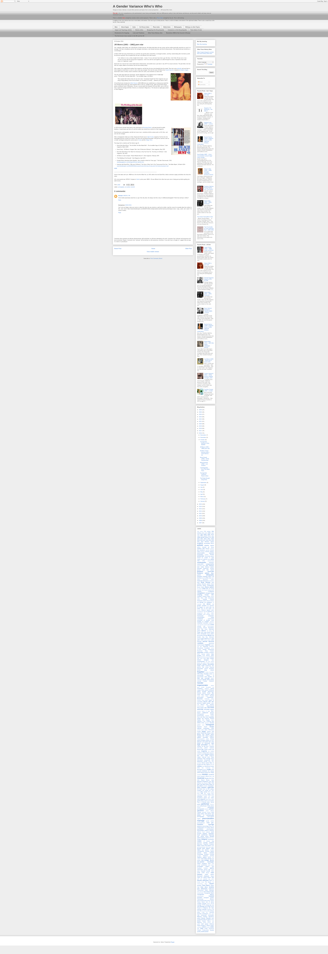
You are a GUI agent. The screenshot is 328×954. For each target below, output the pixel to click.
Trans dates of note (196, 30)
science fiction (202, 852)
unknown (199, 909)
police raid (204, 813)
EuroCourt (211, 649)
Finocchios (200, 668)
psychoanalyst (210, 829)
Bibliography (178, 27)
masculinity (200, 760)
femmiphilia (211, 664)
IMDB (115, 168)
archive (212, 554)
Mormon (203, 772)
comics (212, 614)
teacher (199, 880)
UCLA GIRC (208, 906)
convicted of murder (203, 620)
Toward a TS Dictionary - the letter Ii (208, 109)
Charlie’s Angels (184, 70)
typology (202, 906)
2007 (200, 522)
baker (204, 565)
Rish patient (208, 845)
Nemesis (199, 781)
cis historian (210, 605)
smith (213, 863)
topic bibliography (202, 888)
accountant (207, 543)
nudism (212, 789)
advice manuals (201, 547)
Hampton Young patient (202, 700)
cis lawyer (200, 607)
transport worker (209, 897)
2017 (200, 430)
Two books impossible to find (205, 216)
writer (212, 927)
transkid (133, 187)
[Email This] (127, 185)
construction (211, 618)
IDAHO (199, 723)
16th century (200, 531)
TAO (212, 877)
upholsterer (209, 909)
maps (204, 758)
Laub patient (205, 741)
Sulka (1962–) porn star (208, 94)
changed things (209, 593)
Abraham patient (209, 541)
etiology (204, 649)
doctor (210, 635)
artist (212, 559)
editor (212, 640)
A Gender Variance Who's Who (137, 6)
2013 (200, 508)
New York (211, 783)
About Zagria (125, 27)
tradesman (211, 888)
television (206, 880)
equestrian (205, 646)
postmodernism (201, 822)
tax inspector (203, 879)
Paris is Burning (201, 802)
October (202, 439)
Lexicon (212, 747)
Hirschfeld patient (209, 709)
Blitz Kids (208, 578)
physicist (207, 809)
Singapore (204, 863)
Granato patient (201, 693)
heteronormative (200, 706)
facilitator (211, 652)
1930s (209, 533)
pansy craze (204, 800)
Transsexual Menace (205, 899)
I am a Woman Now (208, 721)
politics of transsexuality (205, 815)
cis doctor (207, 604)
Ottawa (205, 796)
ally (198, 550)
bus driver (199, 588)
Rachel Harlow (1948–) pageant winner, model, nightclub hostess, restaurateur (205, 140)
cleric (212, 610)
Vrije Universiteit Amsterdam (205, 915)
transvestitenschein (202, 900)
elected (205, 641)
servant (209, 858)
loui (209, 751)
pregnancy (199, 826)
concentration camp (205, 617)
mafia (206, 755)
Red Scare (211, 837)
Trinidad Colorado (201, 903)
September (203, 482)
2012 (200, 511)
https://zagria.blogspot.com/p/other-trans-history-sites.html (205, 52)
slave (209, 863)
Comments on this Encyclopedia (177, 30)
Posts (201, 82)
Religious (204, 839)
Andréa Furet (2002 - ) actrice (208, 123)
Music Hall (211, 776)
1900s (203, 533)
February (203, 499)
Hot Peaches (205, 718)
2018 (200, 428)
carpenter (199, 590)
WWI (198, 928)
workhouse (199, 927)
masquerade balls (209, 760)
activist (200, 545)
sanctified (212, 849)
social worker (211, 865)
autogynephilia (210, 564)
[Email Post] (124, 184)
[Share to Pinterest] (133, 185)
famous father (210, 655)
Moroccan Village (209, 772)
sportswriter (200, 869)
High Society (150, 137)
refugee (199, 839)
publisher (211, 830)
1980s (198, 535)
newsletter (205, 785)
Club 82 (210, 611)
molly (212, 769)
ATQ (203, 560)
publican (207, 830)
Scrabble (199, 855)
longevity (204, 751)
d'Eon (198, 629)
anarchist (207, 550)
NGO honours (201, 787)
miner (203, 766)
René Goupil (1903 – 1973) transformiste (204, 459)
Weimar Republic (206, 918)
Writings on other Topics (192, 27)
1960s (205, 534)
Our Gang (211, 796)
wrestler (208, 927)
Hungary (208, 720)
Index (134, 27)
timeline (211, 887)
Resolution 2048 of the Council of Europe (178, 33)
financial (212, 667)
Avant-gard (199, 565)
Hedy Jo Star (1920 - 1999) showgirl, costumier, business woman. (209, 171)
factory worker (205, 654)
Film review (205, 667)
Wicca (209, 921)
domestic (199, 638)
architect (206, 554)
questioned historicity (207, 835)
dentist (208, 632)
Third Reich (206, 885)
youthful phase (204, 931)
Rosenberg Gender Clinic (202, 847)
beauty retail (201, 570)
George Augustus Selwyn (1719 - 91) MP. (209, 279)
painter (198, 800)
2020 (200, 423)
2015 (200, 504)
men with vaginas (205, 764)
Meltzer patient (205, 763)
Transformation (200, 893)
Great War (210, 693)
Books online (139, 30)
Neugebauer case (206, 781)
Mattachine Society (202, 761)
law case (211, 741)
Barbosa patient (209, 567)
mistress (205, 769)
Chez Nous (200, 598)
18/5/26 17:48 (126, 195)
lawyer (199, 743)
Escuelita (199, 649)
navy (212, 780)
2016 (200, 433)
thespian (199, 885)
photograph (211, 807)
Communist (200, 615)
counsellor (205, 623)
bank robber (200, 567)
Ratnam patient (205, 837)
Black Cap (211, 576)
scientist (212, 852)
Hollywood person (208, 712)
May (201, 492)
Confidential (200, 618)
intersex (199, 728)
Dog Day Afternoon (208, 637)
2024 (200, 414)
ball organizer (210, 565)
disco (212, 633)
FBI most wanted (210, 661)
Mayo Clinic (211, 761)
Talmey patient (207, 877)
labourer (199, 741)
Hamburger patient (209, 698)
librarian (199, 749)
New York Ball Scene (203, 784)
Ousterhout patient (202, 797)
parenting (209, 800)
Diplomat (208, 633)
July (201, 487)
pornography (121, 187)
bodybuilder (200, 580)
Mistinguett (200, 769)
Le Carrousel (206, 743)
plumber (209, 812)
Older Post (188, 248)
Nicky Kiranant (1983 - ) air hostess (204, 464)
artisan (208, 559)
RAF (198, 836)
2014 (200, 506)
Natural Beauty (205, 780)
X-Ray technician (209, 928)
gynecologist (200, 697)
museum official (204, 776)
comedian (208, 614)
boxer (212, 584)
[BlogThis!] (128, 185)
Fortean (207, 672)
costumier (199, 623)
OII (209, 792)
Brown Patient (200, 587)
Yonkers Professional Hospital (205, 930)
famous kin (200, 657)
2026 (200, 409)
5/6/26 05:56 (128, 205)
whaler (212, 919)
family (204, 655)
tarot (198, 879)
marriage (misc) (210, 758)
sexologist (210, 862)
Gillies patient (204, 690)
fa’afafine (206, 652)
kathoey (212, 737)
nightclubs (210, 787)
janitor (202, 729)
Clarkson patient (205, 610)
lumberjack (211, 752)
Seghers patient (202, 857)
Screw (139, 140)
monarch (199, 771)
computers (211, 615)
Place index (156, 27)
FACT (198, 654)
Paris (212, 800)
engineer (207, 645)
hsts (203, 720)
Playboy (199, 812)
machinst (199, 754)
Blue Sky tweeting (202, 44)
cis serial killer (208, 607)
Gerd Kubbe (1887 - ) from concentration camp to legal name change (204, 156)
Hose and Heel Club (202, 717)
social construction (202, 865)
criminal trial (201, 626)
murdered (211, 774)
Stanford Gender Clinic (207, 871)
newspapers (211, 785)
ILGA (203, 724)
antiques (212, 551)
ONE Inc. (203, 793)
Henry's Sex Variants (207, 704)
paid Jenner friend (210, 799)
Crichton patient (207, 624)
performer (205, 804)
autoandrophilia (211, 560)
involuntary (206, 728)
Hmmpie (120, 195)
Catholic (199, 591)
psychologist (200, 830)
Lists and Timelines (138, 33)
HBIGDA (205, 701)
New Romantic (205, 782)
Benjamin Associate (205, 571)
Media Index (166, 27)
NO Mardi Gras (201, 789)
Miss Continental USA (208, 767)
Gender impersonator (202, 684)
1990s (212, 535)
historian (199, 711)
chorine (205, 599)
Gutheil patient (200, 695)
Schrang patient (209, 851)
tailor (202, 877)
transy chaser (210, 900)
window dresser (207, 922)
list (202, 749)
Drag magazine (205, 638)
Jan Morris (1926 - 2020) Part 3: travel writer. (208, 360)
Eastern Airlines (207, 639)
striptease (206, 876)
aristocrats (200, 556)
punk (212, 832)
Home (153, 248)
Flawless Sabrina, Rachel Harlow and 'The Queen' (209, 188)
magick (199, 757)
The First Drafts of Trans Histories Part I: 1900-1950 (209, 228)
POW (208, 822)
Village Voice (149, 140)
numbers (199, 790)
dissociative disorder (202, 635)
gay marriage (205, 678)
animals (207, 551)
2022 (200, 419)
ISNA (212, 728)
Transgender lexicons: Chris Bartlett (204, 443)
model (209, 769)
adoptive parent (209, 545)
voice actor (211, 913)
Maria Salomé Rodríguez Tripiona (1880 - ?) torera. (208, 310)
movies (205, 774)
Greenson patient (209, 694)
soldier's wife (209, 866)
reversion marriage (202, 842)
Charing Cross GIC (205, 595)
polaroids (179, 68)
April (201, 494)
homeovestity (200, 715)
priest (202, 827)
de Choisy (209, 630)
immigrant (210, 725)
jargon (204, 731)
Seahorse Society (208, 855)
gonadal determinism (208, 691)
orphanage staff (200, 794)
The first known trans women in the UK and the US (129, 36)
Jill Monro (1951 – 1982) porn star (205, 447)
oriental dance (210, 793)
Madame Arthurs (209, 754)
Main (116, 27)
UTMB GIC (205, 912)
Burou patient (209, 587)
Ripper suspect (201, 845)
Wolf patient (204, 924)
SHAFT (199, 863)
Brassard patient (201, 585)
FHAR (202, 665)
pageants (202, 799)
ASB (198, 560)
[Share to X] (130, 185)
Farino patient (203, 658)
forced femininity (209, 668)
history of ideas (206, 711)
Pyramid (199, 833)
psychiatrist (200, 829)
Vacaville (211, 912)
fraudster (206, 673)
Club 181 (205, 611)
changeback (201, 593)
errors (212, 648)
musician (200, 778)
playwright (204, 812)
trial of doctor (210, 902)
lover (207, 752)
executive (200, 652)
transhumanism (200, 896)
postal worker (210, 821)
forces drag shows (205, 670)
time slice (204, 887)
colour (204, 614)
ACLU (212, 543)
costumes (212, 621)
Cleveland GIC (200, 611)
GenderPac (200, 688)
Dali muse (204, 629)
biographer (199, 576)
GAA (205, 676)
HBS (209, 701)
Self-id (209, 857)
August (202, 485)
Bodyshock (206, 580)
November (203, 437)
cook (212, 620)
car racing (211, 588)
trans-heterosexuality (209, 891)
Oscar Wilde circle (209, 795)
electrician (211, 643)
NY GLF (211, 790)
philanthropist (203, 806)
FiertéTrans (208, 665)
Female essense (210, 662)
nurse (206, 790)
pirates (207, 810)
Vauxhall (199, 913)
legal (212, 743)
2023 (200, 416)
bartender (199, 568)
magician (211, 755)
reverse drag (210, 841)
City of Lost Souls (206, 608)
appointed (211, 553)
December (203, 435)
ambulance (202, 550)
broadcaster (210, 585)
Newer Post (117, 248)
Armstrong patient (209, 556)
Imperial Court (202, 726)
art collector (204, 559)
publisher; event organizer (203, 832)
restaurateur (211, 839)
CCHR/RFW (211, 591)
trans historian (209, 890)
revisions (211, 842)
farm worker (210, 658)
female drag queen (201, 662)
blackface (199, 578)
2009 (200, 518)
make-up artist (206, 757)
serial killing (204, 858)
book (198, 582)
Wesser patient (207, 919)
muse (198, 776)
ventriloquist (205, 913)
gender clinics (206, 679)
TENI (210, 880)
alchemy (212, 548)
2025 (200, 412)
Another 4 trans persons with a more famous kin (204, 453)
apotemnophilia (201, 553)
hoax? (198, 712)
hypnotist (199, 721)
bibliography (210, 575)
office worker (203, 792)
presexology (206, 826)
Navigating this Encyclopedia (155, 30)
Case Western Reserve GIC (208, 590)
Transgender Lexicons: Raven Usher (204, 474)
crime (212, 624)
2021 (200, 421)
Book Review (205, 582)
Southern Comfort (202, 868)
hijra (205, 707)
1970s (212, 534)
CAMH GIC (205, 588)
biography (205, 576)
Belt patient (210, 570)
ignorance (207, 722)
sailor (212, 848)
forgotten (200, 672)
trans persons (200, 891)
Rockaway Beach (147, 127)
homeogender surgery (205, 714)
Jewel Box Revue (206, 733)
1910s (206, 533)
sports (212, 868)
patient (198, 804)
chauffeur (199, 596)
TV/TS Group (205, 905)
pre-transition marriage (205, 823)
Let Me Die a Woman (208, 746)
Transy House (201, 902)
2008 (200, 520)
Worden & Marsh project (207, 925)
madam (202, 754)
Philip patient (210, 806)
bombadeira (211, 580)
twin (210, 905)
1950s (198, 534)
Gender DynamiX (208, 681)
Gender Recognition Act (207, 687)
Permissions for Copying (122, 33)
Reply (119, 200)
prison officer (210, 827)
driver (210, 638)
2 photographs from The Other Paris (205, 469)
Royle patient (211, 847)
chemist (212, 596)
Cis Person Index (144, 27)
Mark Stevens (134, 83)
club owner (206, 613)
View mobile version (153, 251)
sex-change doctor (207, 860)
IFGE (202, 723)
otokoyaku (199, 796)
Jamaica (199, 729)
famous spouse (206, 657)
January (202, 501)
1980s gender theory (205, 536)
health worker (206, 703)
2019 (200, 426)
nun (203, 790)
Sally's (199, 850)
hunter (212, 720)
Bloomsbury (205, 579)
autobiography (201, 562)
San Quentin (205, 850)
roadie (212, 845)
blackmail (204, 578)
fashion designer (203, 660)
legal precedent (202, 745)
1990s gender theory (203, 537)
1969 (208, 534)
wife (213, 921)
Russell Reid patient (203, 848)
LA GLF (212, 740)
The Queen (208, 882)
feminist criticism (202, 664)
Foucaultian (211, 672)
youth (198, 931)
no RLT (208, 789)
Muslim (207, 778)
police (198, 813)
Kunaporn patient (205, 740)
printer (205, 827)
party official (210, 802)
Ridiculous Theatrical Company (205, 844)
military (199, 766)
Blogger (172, 942)
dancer (203, 631)
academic (200, 543)
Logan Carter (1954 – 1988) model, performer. (209, 249)
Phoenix (198, 807)
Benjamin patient (203, 573)
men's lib (212, 764)
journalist (205, 737)
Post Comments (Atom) (156, 258)
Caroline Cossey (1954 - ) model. (208, 390)
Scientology (200, 854)
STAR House (205, 872)
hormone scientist (209, 715)
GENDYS (207, 688)
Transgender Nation (209, 893)
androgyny (202, 551)
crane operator (200, 624)
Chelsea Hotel (206, 596)
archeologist (200, 554)
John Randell (205, 734)
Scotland (206, 854)
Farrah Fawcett (169, 70)
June (201, 489)
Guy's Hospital (210, 696)
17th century (207, 531)
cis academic (208, 602)
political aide (210, 813)
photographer (200, 809)
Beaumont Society (208, 568)
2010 (200, 515)
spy (209, 869)
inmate (212, 727)
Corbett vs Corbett (203, 621)
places (212, 810)
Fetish (198, 665)
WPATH (204, 927)
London (206, 749)
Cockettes (199, 614)
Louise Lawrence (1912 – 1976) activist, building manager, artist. (208, 375)
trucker (208, 903)
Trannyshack (200, 890)
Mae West (200, 755)
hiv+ (212, 711)
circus (201, 602)
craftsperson (211, 623)
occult (198, 791)
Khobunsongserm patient (203, 738)
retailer (199, 841)
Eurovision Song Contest (205, 651)
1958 (201, 534)
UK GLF (211, 908)
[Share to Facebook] (132, 185)
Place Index (160, 18)
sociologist (200, 866)
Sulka (137, 179)
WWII (201, 928)
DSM (202, 640)
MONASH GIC (206, 771)
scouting (212, 854)
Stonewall (199, 876)
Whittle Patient (201, 921)
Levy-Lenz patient (202, 747)
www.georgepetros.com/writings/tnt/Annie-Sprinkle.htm (130, 162)
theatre (211, 883)
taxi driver (211, 879)
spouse (205, 869)
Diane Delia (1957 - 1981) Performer (208, 202)
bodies (212, 579)
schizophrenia (200, 851)
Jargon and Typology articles (123, 30)
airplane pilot (201, 548)
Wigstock (199, 922)
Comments (202, 84)
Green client (200, 694)
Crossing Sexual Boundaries (205, 627)
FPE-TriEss (200, 673)
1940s (212, 533)
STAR (198, 872)
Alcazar (207, 548)
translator (199, 897)
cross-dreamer (211, 626)
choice (198, 599)
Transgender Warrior (205, 894)
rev (204, 841)
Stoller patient (209, 874)
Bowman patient (206, 584)
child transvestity (209, 598)
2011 (200, 513)
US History (204, 910)
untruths (204, 909)
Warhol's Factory (202, 916)
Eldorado (199, 641)
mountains (199, 774)
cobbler (212, 613)
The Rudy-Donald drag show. (205, 478)
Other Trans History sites (155, 33)
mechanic (199, 762)
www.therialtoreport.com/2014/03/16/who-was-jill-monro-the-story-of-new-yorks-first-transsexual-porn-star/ (143, 166)
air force (211, 547)
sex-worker (127, 187)
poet (212, 812)
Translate (209, 64)
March (202, 496)
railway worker (205, 836)
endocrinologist (201, 645)
